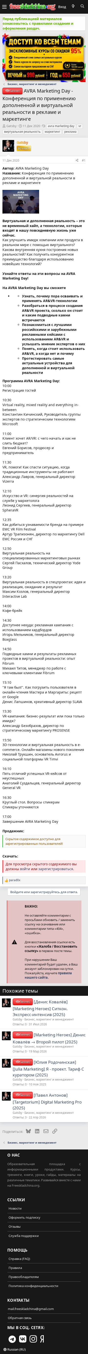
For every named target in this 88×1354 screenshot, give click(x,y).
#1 (84, 160)
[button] (4, 7)
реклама (70, 132)
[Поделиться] (77, 160)
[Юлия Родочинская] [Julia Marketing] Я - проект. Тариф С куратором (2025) (48, 1068)
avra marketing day (61, 126)
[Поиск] (82, 6)
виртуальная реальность (22, 132)
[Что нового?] (73, 6)
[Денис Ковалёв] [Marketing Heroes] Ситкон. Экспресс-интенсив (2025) (40, 1008)
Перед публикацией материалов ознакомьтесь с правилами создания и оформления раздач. (38, 23)
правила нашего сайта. (48, 975)
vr (79, 126)
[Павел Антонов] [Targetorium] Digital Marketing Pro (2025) (47, 1101)
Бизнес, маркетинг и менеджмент (49, 1019)
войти (25, 869)
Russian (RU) (16, 1349)
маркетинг (52, 132)
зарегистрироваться (55, 869)
